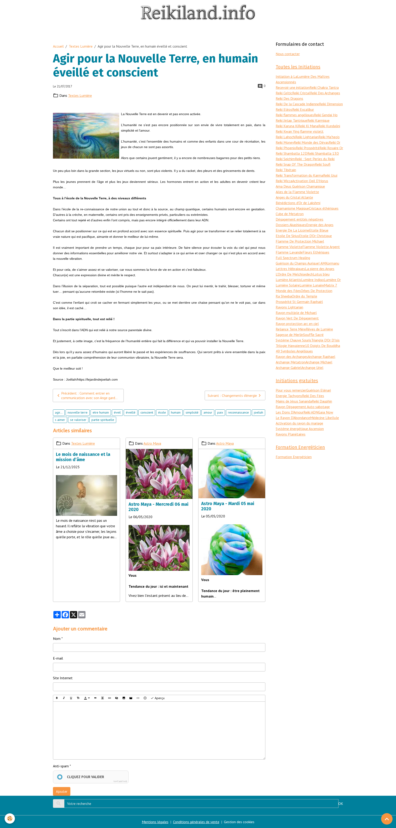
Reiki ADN (310, 412)
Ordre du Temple (304, 296)
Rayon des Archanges (292, 356)
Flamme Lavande (289, 252)
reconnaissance (238, 412)
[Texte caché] (116, 698)
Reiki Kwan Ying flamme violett (300, 131)
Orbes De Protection (316, 290)
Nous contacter (288, 53)
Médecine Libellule (324, 417)
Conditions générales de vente (196, 822)
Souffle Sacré (313, 334)
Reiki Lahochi (285, 137)
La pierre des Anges (319, 268)
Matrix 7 (330, 285)
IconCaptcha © (120, 781)
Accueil (58, 46)
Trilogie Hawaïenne (290, 345)
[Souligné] (71, 698)
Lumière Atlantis (288, 279)
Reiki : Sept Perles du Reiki (315, 159)
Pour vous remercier (291, 390)
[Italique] (64, 698)
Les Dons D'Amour (289, 412)
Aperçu (159, 698)
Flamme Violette (289, 246)
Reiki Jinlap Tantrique (291, 120)
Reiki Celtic (284, 93)
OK (340, 803)
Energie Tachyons (289, 395)
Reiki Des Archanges (325, 93)
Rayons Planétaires (290, 434)
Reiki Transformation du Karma (299, 175)
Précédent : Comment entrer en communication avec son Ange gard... (89, 395)
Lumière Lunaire (312, 285)
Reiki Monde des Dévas (311, 142)
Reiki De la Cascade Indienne (297, 104)
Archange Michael (318, 362)
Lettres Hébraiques (290, 268)
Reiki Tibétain (286, 170)
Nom (56, 638)
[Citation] (95, 698)
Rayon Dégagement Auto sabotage (303, 406)
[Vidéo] (131, 698)
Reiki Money (285, 142)
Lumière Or (332, 279)
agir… (59, 412)
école (162, 412)
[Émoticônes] (145, 698)
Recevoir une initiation (293, 87)
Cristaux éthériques (323, 208)
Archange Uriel (312, 367)
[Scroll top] (387, 819)
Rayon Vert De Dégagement (297, 318)
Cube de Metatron (290, 213)
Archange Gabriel (288, 367)
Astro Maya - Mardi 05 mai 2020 (227, 506)
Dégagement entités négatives (299, 219)
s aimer (60, 420)
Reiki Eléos (284, 109)
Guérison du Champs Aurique (297, 263)
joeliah (258, 412)
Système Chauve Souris (293, 340)
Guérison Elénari (318, 390)
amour (208, 412)
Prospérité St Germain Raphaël (299, 301)
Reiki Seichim (285, 159)
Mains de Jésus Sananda (294, 401)
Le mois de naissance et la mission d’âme (83, 457)
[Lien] (109, 698)
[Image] (123, 698)
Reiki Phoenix (286, 148)
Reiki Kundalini (329, 126)
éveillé (130, 412)
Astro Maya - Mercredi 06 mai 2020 (158, 507)
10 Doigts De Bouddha (322, 345)
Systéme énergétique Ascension (300, 428)
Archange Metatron (290, 362)
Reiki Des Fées (313, 395)
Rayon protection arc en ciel (297, 323)
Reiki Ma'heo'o (329, 137)
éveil (117, 412)
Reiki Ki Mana (308, 126)
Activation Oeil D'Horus (310, 181)
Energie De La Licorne (292, 230)
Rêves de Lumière (319, 329)
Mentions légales (155, 822)
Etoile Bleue (318, 230)
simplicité (192, 412)
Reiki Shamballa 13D (323, 153)
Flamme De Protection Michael (300, 241)
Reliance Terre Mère (291, 329)
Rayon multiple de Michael (296, 312)
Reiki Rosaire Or (331, 148)
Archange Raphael (321, 356)
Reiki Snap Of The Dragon (295, 164)
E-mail (58, 658)
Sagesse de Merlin (289, 334)
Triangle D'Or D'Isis (325, 340)
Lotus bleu (321, 274)
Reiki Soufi (322, 164)
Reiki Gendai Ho (326, 115)
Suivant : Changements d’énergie (232, 395)
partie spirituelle (102, 420)
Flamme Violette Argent (321, 246)
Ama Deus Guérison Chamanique (300, 186)
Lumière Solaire (288, 285)
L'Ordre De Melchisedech (294, 274)
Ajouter (61, 791)
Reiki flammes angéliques (295, 115)
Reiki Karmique (318, 120)
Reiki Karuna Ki (287, 126)
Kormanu (332, 263)
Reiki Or (334, 142)
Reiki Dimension (331, 104)
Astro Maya (152, 443)
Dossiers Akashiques (291, 224)
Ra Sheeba (284, 296)
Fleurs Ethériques (315, 252)
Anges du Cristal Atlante (294, 197)
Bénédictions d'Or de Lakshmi (298, 202)
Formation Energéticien (294, 457)
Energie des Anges (319, 224)
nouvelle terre (78, 412)
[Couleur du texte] (87, 698)
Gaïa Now (325, 412)
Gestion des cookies (239, 822)
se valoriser (78, 420)
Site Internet (63, 678)
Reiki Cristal (301, 93)
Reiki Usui (330, 175)
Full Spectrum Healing (293, 257)
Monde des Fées (288, 290)
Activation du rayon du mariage (299, 423)
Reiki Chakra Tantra (324, 87)
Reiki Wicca (284, 181)
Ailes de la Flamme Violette (297, 191)
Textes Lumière (81, 46)
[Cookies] (10, 818)
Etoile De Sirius (287, 235)
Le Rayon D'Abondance (293, 417)
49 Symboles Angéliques (294, 351)
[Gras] (56, 698)
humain (176, 412)
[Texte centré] (102, 698)
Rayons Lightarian (289, 307)
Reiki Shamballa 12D (291, 153)
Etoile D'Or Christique (315, 235)
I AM (322, 263)
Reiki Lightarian (307, 137)
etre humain (101, 412)
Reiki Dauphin (322, 401)
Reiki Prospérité (307, 148)
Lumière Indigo (312, 279)
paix (220, 412)
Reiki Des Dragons (289, 98)
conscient (146, 412)
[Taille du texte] (78, 698)
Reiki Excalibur (303, 109)
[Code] (138, 698)
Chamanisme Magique (292, 208)
